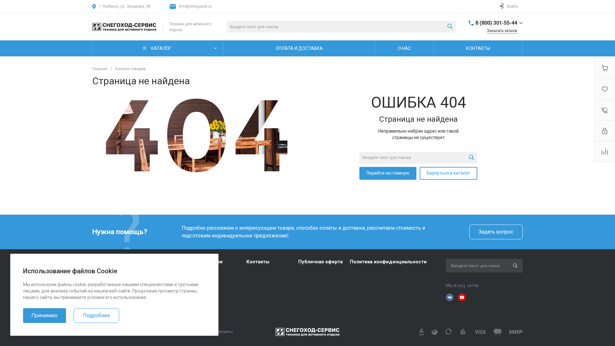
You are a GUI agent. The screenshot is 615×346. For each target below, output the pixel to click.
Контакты (257, 262)
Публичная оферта (320, 262)
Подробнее (96, 315)
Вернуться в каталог (448, 173)
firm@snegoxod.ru (195, 6)
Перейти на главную (387, 173)
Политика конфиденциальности (388, 262)
